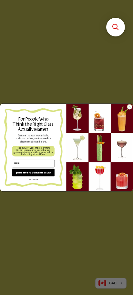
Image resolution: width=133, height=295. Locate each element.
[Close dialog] (129, 106)
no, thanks (33, 179)
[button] (115, 27)
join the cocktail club (33, 172)
